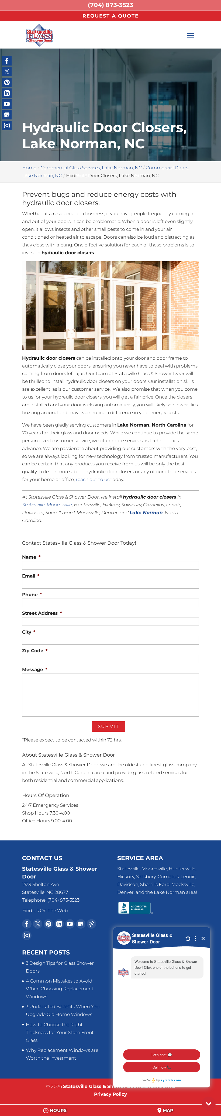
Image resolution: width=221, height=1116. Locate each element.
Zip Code (34, 650)
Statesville (33, 504)
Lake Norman (146, 512)
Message (34, 669)
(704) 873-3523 (110, 5)
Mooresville (59, 504)
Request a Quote (110, 16)
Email (30, 576)
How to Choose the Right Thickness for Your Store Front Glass (60, 1032)
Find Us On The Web (45, 910)
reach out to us (92, 479)
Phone (32, 594)
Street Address (42, 613)
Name (31, 557)
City (28, 632)
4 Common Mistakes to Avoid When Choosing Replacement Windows (60, 988)
